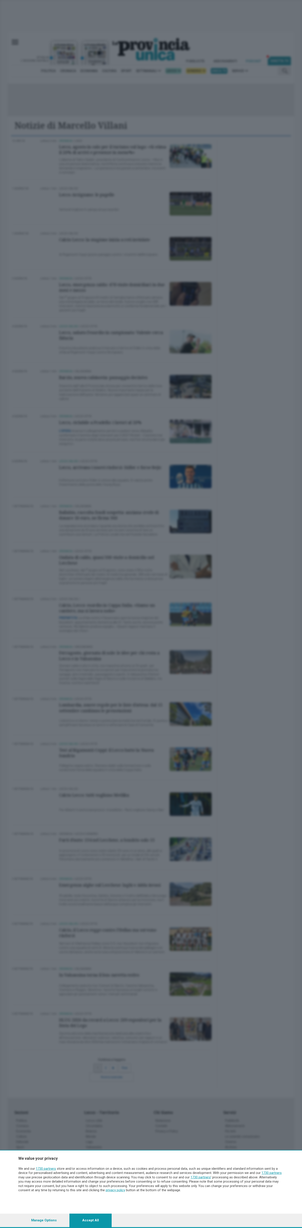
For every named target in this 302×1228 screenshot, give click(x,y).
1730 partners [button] (46, 1169)
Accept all (90, 1220)
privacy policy (115, 1190)
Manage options (44, 1220)
